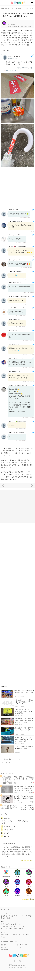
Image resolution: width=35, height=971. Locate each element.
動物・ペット (18, 752)
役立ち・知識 (18, 724)
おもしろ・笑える (19, 696)
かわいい (7, 818)
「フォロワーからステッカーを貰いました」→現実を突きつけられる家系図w (23, 711)
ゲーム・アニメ (19, 926)
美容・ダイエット (24, 821)
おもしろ (7, 833)
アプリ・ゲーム (18, 802)
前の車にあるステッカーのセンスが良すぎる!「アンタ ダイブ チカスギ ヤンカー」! (24, 739)
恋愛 (15, 783)
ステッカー (7, 762)
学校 (29, 916)
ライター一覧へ (27, 899)
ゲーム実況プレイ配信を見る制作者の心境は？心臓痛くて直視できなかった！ (24, 798)
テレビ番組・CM (9, 826)
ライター (19, 947)
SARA (9, 22)
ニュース (16, 792)
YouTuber (8, 924)
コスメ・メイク (7, 821)
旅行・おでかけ (18, 924)
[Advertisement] (17, 188)
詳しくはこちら (26, 860)
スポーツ (17, 916)
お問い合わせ (4, 949)
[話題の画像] (17, 2)
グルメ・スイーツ (7, 928)
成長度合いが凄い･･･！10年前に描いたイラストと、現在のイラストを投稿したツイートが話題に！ (24, 788)
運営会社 (3, 947)
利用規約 (3, 945)
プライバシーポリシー (23, 945)
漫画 (2, 924)
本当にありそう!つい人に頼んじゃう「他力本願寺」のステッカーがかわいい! (23, 702)
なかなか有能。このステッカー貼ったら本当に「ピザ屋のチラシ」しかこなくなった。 (23, 720)
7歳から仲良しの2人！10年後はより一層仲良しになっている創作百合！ (24, 779)
